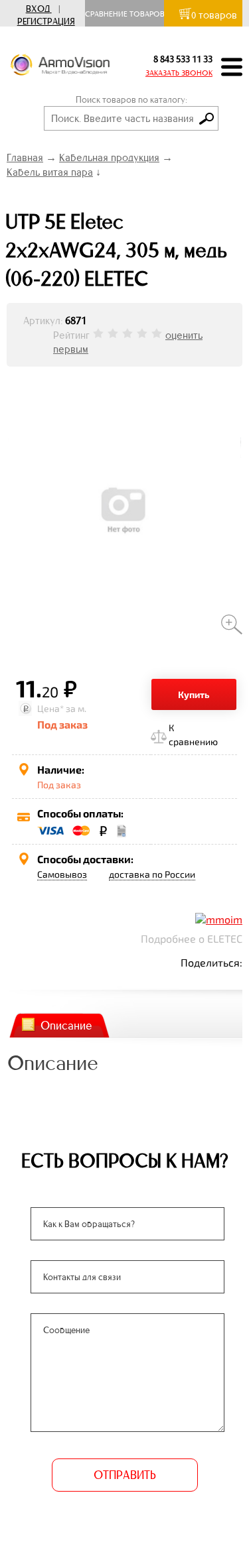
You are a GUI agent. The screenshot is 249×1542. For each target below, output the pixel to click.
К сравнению (193, 734)
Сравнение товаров (128, 14)
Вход (38, 9)
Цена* (50, 708)
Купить (194, 694)
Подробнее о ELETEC (191, 938)
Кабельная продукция (109, 157)
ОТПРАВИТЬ (125, 1475)
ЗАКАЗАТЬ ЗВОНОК (178, 73)
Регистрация (46, 21)
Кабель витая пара (50, 172)
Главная (25, 157)
